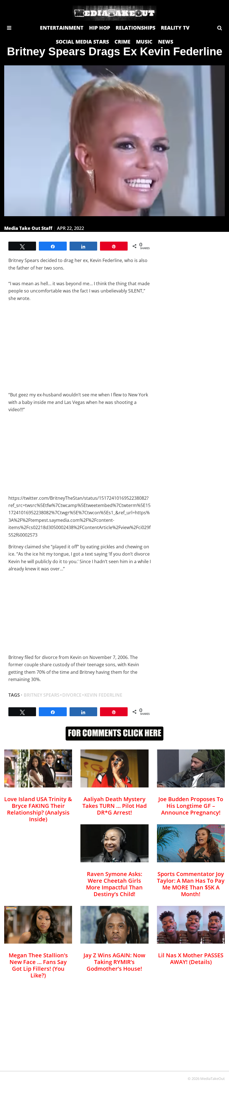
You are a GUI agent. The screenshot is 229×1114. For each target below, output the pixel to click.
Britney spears (41, 695)
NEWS (165, 41)
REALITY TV (175, 27)
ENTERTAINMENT (62, 27)
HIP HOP (99, 27)
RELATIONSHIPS (135, 27)
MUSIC (144, 41)
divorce (72, 695)
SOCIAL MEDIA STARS (82, 41)
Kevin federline (103, 695)
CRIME (122, 41)
